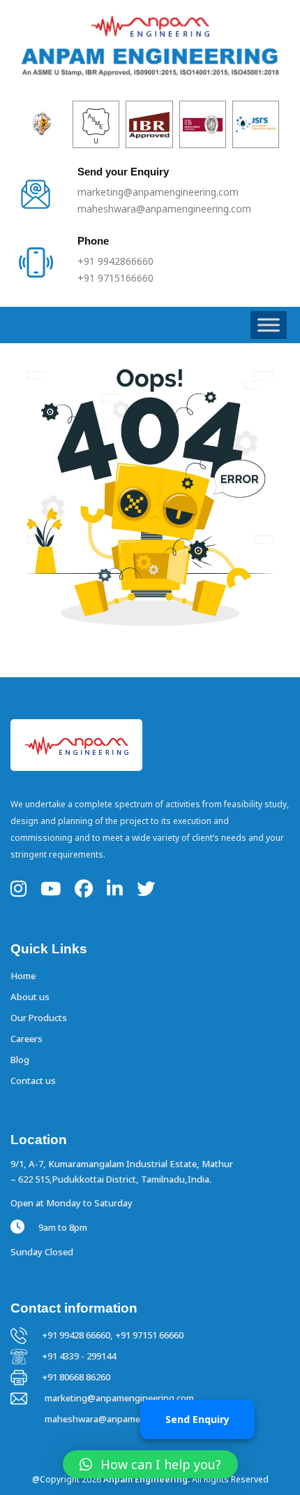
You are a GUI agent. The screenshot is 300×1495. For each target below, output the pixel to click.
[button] (150, 1464)
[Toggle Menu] (268, 324)
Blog (19, 1059)
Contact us (33, 1080)
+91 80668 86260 (76, 1377)
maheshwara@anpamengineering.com (164, 208)
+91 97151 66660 (149, 1335)
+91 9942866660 (115, 261)
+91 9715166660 (115, 277)
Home (23, 975)
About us (30, 996)
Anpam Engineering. (146, 1479)
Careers (26, 1038)
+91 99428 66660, (78, 1335)
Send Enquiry (197, 1419)
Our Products (38, 1017)
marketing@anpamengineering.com (158, 191)
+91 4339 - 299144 (79, 1356)
